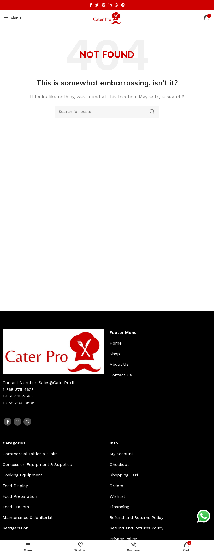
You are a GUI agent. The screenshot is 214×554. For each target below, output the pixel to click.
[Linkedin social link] (110, 5)
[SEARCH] (152, 112)
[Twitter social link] (96, 5)
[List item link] (143, 343)
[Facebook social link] (90, 5)
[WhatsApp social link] (116, 5)
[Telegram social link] (123, 5)
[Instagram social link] (17, 422)
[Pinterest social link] (103, 5)
